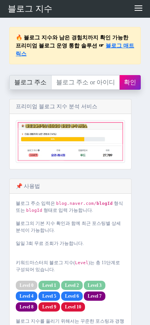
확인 (130, 82)
